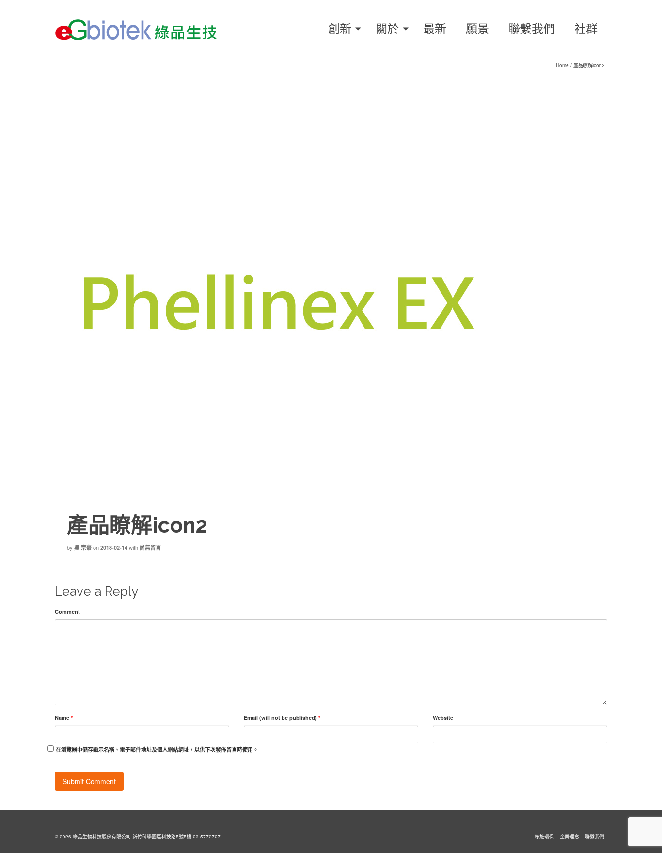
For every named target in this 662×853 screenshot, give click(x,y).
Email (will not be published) (282, 717)
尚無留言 (150, 547)
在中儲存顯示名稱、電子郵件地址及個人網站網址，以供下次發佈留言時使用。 (157, 749)
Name (64, 717)
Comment (67, 611)
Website (443, 717)
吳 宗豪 (83, 547)
